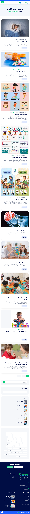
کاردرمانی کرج (10, 452)
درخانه (21, 442)
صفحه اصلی (20, 11)
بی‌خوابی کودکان (24, 440)
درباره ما (13, 476)
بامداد (15, 438)
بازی (14, 436)
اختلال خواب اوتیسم (9, 434)
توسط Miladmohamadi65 (23, 39)
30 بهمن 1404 (16, 329)
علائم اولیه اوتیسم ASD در (19, 409)
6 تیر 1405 (17, 155)
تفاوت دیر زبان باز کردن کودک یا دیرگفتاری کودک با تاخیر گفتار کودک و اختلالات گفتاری (15, 363)
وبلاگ (13, 477)
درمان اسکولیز (16, 444)
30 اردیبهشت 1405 (16, 228)
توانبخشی (24, 391)
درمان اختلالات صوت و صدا (23, 444)
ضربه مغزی (20, 450)
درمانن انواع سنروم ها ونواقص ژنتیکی (22, 448)
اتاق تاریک (25, 432)
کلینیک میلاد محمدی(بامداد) (23, 454)
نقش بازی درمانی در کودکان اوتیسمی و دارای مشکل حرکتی (16, 332)
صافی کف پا (25, 450)
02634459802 (26, 488)
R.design (19, 512)
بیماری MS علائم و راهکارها (21, 231)
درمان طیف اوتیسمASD (23, 446)
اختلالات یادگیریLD (24, 434)
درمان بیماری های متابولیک (10, 444)
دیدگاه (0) (11, 39)
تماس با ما (12, 478)
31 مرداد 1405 (16, 39)
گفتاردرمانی (6, 454)
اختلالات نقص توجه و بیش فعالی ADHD (17, 432)
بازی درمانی (10, 436)
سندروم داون (9, 448)
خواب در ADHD (9, 440)
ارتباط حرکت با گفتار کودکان (21, 263)
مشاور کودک (25, 452)
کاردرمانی (15, 452)
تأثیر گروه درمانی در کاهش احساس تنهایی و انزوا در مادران (16, 298)
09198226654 (26, 486)
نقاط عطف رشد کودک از (20, 413)
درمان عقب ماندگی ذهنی (16, 446)
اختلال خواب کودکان (24, 436)
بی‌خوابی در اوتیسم (10, 438)
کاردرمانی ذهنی (26, 496)
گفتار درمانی (26, 500)
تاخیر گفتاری (14, 440)
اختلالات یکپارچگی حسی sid (16, 434)
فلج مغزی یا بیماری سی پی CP (13, 450)
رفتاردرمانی (14, 448)
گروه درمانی (16, 454)
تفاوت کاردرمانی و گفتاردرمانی (21, 199)
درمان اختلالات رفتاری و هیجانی (14, 442)
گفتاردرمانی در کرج (24, 456)
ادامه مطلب (24, 47)
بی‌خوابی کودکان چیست (22, 41)
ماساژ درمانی (6, 450)
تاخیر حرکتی (19, 440)
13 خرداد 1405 (16, 197)
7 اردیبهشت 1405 (16, 260)
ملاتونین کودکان (19, 452)
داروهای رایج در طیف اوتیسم (21, 71)
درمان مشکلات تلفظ (9, 446)
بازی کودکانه (19, 438)
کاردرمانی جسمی (26, 495)
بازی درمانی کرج (24, 438)
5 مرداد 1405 (16, 69)
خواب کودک (25, 442)
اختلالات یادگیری (9, 432)
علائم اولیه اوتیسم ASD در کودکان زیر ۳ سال (18, 114)
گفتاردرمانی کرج (18, 456)
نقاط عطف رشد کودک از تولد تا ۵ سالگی (19, 157)
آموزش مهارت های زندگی (25, 504)
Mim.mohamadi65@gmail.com (23, 485)
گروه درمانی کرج (11, 454)
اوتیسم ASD (18, 436)
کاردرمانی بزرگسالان (25, 499)
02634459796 (26, 489)
